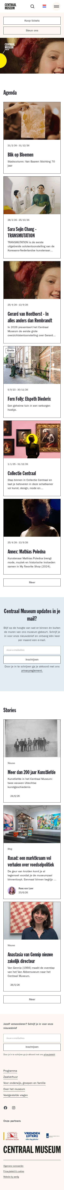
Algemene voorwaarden (13, 1166)
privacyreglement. (32, 671)
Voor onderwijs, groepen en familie (24, 1083)
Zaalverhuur (10, 1077)
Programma (10, 1071)
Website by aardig (11, 1177)
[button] (44, 6)
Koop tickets (32, 21)
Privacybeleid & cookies (13, 1172)
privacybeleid (49, 1055)
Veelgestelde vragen (15, 1095)
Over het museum (14, 1089)
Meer (32, 582)
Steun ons (32, 31)
